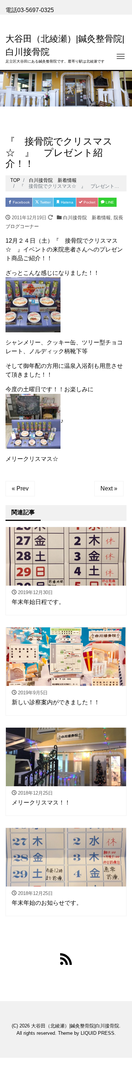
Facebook (21, 202)
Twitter (45, 202)
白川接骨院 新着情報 (87, 217)
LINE (109, 202)
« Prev (20, 488)
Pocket (88, 202)
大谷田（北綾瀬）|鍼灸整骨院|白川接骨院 (75, 1026)
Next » (108, 488)
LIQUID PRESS (97, 1033)
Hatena (66, 202)
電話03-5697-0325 (30, 10)
